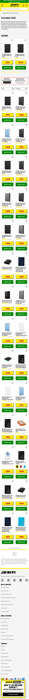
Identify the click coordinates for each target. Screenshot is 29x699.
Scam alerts (4, 608)
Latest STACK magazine (7, 636)
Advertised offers (5, 601)
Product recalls (5, 611)
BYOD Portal (4, 663)
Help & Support (5, 587)
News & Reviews (5, 618)
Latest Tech (4, 622)
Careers (3, 650)
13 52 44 (17, 2)
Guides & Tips (4, 629)
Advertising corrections (7, 604)
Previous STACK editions (7, 639)
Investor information (6, 660)
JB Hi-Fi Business (5, 667)
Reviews (3, 632)
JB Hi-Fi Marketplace (6, 670)
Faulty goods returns (6, 594)
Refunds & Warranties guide (8, 597)
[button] (5, 5)
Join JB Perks (4, 674)
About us (3, 646)
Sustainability (4, 653)
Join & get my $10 (13, 694)
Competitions (4, 625)
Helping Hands (5, 656)
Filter (3, 88)
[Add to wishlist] (12, 40)
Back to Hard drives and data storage (10, 13)
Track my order (5, 591)
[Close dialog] (22, 682)
